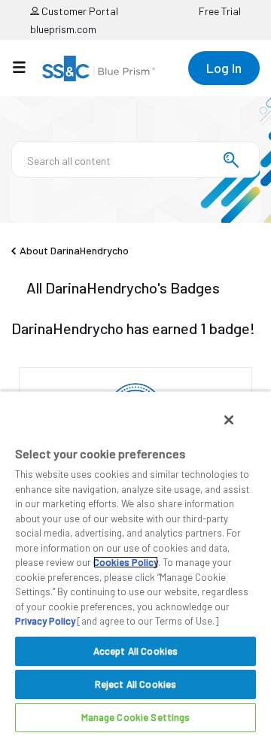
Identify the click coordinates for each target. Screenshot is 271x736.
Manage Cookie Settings (135, 717)
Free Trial (220, 11)
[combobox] (135, 159)
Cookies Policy (125, 562)
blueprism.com (63, 29)
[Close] (228, 419)
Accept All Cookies (135, 651)
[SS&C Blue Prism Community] (98, 68)
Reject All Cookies (135, 684)
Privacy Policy (45, 621)
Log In (224, 67)
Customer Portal (78, 11)
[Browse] (26, 67)
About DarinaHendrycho (74, 250)
